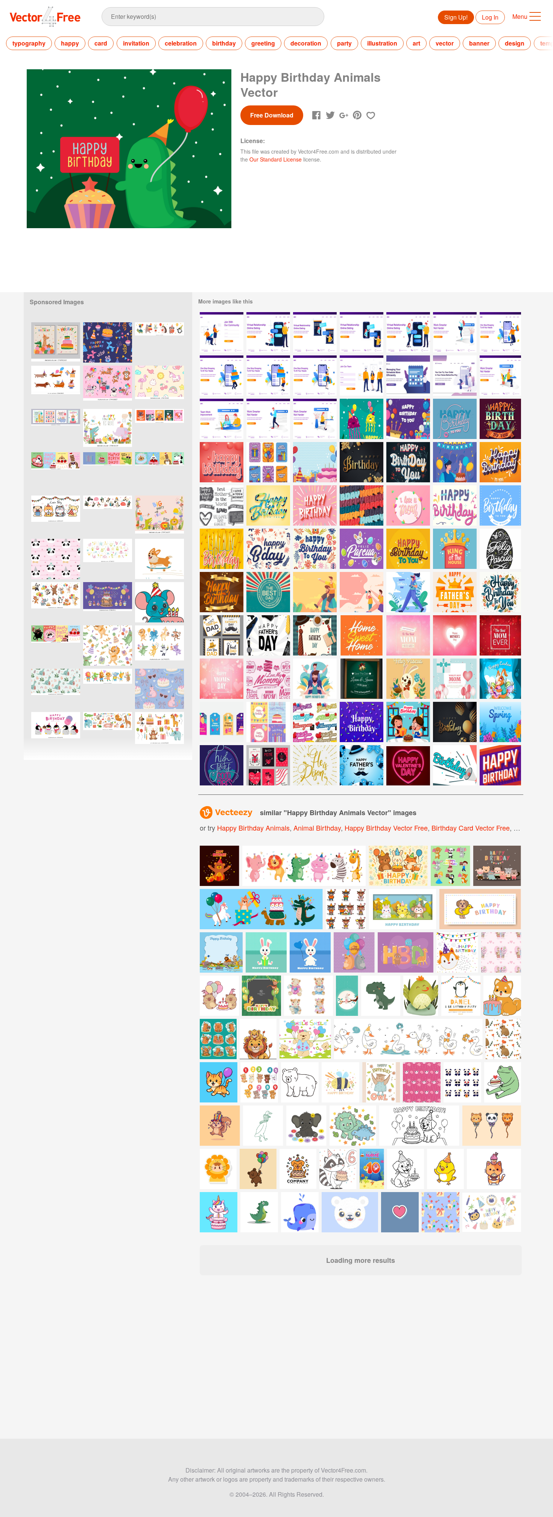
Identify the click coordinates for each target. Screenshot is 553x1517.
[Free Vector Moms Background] (408, 635)
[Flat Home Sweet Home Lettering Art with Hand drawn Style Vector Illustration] (361, 635)
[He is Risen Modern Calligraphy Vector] (315, 765)
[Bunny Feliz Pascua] (408, 679)
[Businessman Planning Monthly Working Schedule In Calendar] (408, 375)
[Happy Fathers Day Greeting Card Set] (221, 635)
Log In (490, 17)
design (514, 43)
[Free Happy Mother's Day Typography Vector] (268, 679)
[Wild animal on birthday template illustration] (221, 952)
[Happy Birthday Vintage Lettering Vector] (455, 419)
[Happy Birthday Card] (268, 462)
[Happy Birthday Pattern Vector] (361, 505)
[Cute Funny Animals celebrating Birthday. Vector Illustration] (107, 429)
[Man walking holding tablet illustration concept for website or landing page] (268, 419)
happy (70, 43)
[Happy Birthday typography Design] (408, 549)
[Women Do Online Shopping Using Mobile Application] (455, 375)
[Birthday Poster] (455, 765)
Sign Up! (456, 17)
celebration (181, 43)
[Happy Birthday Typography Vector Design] (221, 462)
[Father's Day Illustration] (408, 592)
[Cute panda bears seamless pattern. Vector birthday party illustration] (55, 559)
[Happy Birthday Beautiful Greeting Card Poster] (221, 549)
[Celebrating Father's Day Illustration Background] (361, 765)
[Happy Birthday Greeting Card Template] (500, 505)
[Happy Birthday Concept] (455, 462)
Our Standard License (275, 159)
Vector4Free (46, 16)
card (100, 43)
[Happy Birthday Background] (315, 462)
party (344, 43)
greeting (263, 43)
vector (445, 43)
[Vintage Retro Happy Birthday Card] (500, 765)
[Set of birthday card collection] (268, 722)
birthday (224, 43)
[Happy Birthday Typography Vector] (455, 505)
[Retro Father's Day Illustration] (268, 592)
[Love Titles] (315, 722)
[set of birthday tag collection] (221, 722)
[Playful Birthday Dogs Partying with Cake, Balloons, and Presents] (107, 386)
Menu (519, 16)
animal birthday (317, 827)
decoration (305, 43)
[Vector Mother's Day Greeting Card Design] (455, 679)
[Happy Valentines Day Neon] (408, 765)
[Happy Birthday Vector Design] (500, 419)
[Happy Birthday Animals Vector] (361, 419)
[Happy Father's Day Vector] (455, 592)
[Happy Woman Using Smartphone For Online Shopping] (315, 375)
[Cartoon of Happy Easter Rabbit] (500, 679)
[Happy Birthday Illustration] (408, 419)
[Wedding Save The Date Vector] (361, 679)
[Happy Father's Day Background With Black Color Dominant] (268, 635)
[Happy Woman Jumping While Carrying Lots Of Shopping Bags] (500, 332)
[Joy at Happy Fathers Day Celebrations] (315, 679)
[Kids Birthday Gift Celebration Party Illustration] (408, 722)
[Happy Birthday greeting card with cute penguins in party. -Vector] (55, 732)
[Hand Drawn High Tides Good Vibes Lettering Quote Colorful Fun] (221, 765)
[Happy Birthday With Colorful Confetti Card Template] (361, 722)
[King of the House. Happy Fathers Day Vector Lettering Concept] (455, 549)
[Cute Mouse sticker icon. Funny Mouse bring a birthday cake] (159, 602)
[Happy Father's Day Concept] (315, 635)
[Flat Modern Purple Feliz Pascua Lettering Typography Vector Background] (361, 549)
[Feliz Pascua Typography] (500, 549)
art (416, 43)
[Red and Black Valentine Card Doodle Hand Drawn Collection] (268, 765)
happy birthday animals (253, 827)
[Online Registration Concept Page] (361, 375)
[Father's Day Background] (315, 592)
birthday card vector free (470, 827)
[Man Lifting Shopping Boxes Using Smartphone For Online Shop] (221, 375)
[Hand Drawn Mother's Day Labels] (221, 505)
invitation (136, 43)
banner (479, 43)
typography (29, 43)
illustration (382, 43)
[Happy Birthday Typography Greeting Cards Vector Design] (221, 592)
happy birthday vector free (386, 827)
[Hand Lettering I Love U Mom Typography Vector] (408, 505)
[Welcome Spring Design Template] (500, 722)
